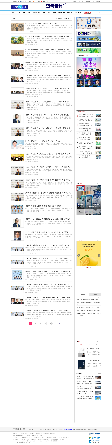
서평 (89, 344)
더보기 (98, 55)
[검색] (99, 12)
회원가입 (81, 1)
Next (99, 255)
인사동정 (83, 294)
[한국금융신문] (15, 1)
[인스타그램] (36, 1)
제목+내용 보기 (68, 18)
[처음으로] (24, 323)
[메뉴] (13, 12)
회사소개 (31, 429)
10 (52, 323)
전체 (19, 12)
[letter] (49, 1)
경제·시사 (61, 12)
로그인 (74, 1)
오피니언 (70, 12)
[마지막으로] (59, 323)
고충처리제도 (84, 429)
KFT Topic (78, 12)
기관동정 (95, 294)
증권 (24, 12)
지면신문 (95, 1)
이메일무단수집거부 (92, 429)
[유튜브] (43, 1)
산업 (29, 12)
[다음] (56, 323)
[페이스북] (23, 1)
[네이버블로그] (29, 1)
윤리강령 (49, 429)
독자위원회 (54, 429)
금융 (43, 12)
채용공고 (61, 429)
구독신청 (68, 1)
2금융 (54, 12)
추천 (81, 344)
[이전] (27, 323)
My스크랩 (88, 1)
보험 (49, 12)
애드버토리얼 (79, 373)
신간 (97, 344)
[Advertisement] (88, 98)
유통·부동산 (36, 12)
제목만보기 (60, 18)
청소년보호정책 (76, 429)
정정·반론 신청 (43, 429)
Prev (78, 255)
